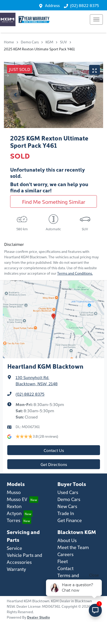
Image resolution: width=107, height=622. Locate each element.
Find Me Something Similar (53, 201)
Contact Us (54, 450)
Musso (14, 492)
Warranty (16, 569)
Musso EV (17, 499)
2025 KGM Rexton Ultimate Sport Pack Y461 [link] (39, 48)
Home (9, 41)
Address (52, 5)
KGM (49, 41)
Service (14, 548)
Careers (65, 554)
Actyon (14, 513)
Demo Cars (30, 41)
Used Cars (67, 492)
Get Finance (69, 520)
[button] (96, 19)
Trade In (65, 513)
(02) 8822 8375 (84, 5)
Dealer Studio (38, 617)
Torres (13, 520)
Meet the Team (73, 547)
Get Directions (54, 464)
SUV (63, 41)
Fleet (62, 561)
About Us (67, 540)
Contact (65, 568)
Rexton (14, 506)
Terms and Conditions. (75, 273)
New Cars (67, 506)
